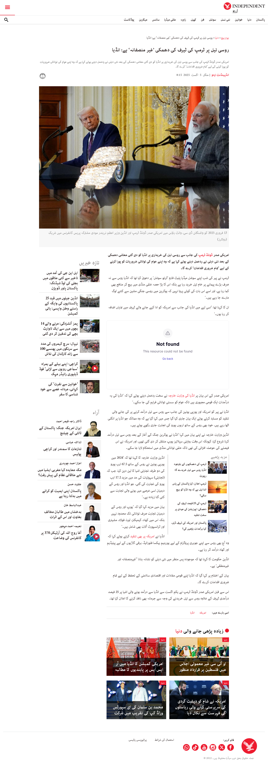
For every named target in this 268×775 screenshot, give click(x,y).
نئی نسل (225, 19)
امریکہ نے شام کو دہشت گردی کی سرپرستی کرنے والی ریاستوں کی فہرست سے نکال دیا (200, 707)
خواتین (239, 19)
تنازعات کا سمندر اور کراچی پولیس (62, 451)
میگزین (143, 19)
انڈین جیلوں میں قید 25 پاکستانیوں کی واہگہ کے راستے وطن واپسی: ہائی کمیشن (61, 306)
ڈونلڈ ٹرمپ (205, 255)
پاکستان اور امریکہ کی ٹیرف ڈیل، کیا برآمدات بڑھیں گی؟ (188, 526)
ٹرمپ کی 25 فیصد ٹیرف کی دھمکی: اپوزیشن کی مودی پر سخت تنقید (190, 509)
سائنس (156, 19)
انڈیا (192, 613)
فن (202, 19)
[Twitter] (221, 747)
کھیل (193, 19)
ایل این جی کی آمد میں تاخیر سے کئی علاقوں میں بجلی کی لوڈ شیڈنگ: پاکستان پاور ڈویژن (60, 280)
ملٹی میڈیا (170, 19)
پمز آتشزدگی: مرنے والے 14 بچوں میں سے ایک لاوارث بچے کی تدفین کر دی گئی (59, 329)
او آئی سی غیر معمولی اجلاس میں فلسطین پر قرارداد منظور (202, 667)
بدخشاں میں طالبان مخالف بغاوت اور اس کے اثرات (62, 514)
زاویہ (183, 19)
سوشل (212, 19)
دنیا (249, 19)
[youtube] (204, 747)
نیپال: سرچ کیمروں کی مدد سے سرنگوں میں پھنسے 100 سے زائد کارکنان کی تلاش (59, 349)
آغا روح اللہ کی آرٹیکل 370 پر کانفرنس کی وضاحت (61, 535)
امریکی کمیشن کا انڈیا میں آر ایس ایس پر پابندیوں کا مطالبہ (139, 667)
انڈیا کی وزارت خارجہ (181, 395)
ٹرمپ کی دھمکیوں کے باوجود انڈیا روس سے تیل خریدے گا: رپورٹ (190, 470)
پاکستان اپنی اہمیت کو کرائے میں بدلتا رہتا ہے (61, 493)
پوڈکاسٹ (129, 19)
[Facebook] (230, 747)
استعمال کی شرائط (164, 740)
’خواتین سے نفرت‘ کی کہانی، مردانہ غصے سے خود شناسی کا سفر (59, 389)
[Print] (43, 76)
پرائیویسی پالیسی (138, 740)
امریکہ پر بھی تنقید (142, 536)
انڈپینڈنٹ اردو (220, 75)
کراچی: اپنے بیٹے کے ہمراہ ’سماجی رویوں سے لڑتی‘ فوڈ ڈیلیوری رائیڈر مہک (58, 369)
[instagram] (213, 747)
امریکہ (202, 613)
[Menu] (7, 7)
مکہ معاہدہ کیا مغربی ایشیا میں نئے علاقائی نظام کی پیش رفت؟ (59, 472)
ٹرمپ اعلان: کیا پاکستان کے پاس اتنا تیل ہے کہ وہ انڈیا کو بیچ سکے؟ (189, 490)
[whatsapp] (186, 747)
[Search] (6, 19)
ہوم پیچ (225, 38)
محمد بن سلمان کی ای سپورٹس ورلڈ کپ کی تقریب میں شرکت (138, 710)
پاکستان (260, 19)
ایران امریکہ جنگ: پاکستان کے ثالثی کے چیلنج (60, 430)
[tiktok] (195, 747)
